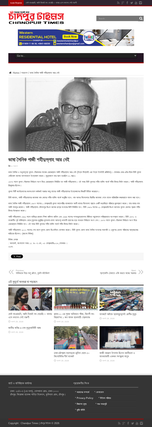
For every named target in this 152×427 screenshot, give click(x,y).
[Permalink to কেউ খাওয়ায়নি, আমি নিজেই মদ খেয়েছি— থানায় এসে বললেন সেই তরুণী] (30, 309)
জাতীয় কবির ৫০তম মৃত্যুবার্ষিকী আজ (24, 327)
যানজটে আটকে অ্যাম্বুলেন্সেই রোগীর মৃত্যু (118, 314)
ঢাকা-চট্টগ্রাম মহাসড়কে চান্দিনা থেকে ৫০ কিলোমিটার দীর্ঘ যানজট (72, 354)
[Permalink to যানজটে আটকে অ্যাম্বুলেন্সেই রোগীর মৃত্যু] (121, 309)
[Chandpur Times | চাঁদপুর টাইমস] (36, 21)
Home (15, 72)
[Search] (141, 18)
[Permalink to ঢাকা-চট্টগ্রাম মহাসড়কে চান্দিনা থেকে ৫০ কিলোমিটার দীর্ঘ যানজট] (76, 348)
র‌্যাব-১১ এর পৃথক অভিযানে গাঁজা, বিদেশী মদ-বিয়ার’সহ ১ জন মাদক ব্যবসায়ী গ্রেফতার (74, 315)
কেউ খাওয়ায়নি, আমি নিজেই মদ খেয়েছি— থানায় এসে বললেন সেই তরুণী (51, 2)
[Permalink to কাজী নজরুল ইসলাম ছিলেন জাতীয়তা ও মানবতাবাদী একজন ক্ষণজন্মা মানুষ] (121, 348)
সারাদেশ (24, 72)
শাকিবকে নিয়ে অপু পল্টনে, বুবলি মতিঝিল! (32, 272)
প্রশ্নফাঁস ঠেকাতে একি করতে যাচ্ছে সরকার (118, 272)
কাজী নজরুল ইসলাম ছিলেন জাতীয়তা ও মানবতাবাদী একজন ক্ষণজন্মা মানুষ (117, 354)
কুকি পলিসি (81, 409)
